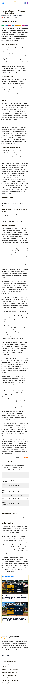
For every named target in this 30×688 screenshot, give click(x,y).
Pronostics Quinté (4, 15)
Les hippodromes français (8, 678)
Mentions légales (6, 664)
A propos (4, 666)
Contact (3, 659)
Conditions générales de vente (9, 669)
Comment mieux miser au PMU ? (10, 680)
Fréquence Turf (4, 8)
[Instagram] (28, 3)
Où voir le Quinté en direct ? (8, 683)
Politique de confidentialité (8, 661)
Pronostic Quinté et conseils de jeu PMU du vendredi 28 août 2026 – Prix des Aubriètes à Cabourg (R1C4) (14, 619)
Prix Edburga (15, 539)
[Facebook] (25, 3)
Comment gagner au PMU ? (9, 675)
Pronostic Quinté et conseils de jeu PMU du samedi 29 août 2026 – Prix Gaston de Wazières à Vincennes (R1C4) (14, 597)
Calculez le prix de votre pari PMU (10, 672)
